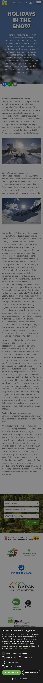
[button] (21, 678)
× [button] (40, 629)
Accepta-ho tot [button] (11, 672)
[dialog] (21, 655)
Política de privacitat (22, 648)
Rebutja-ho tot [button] (31, 672)
